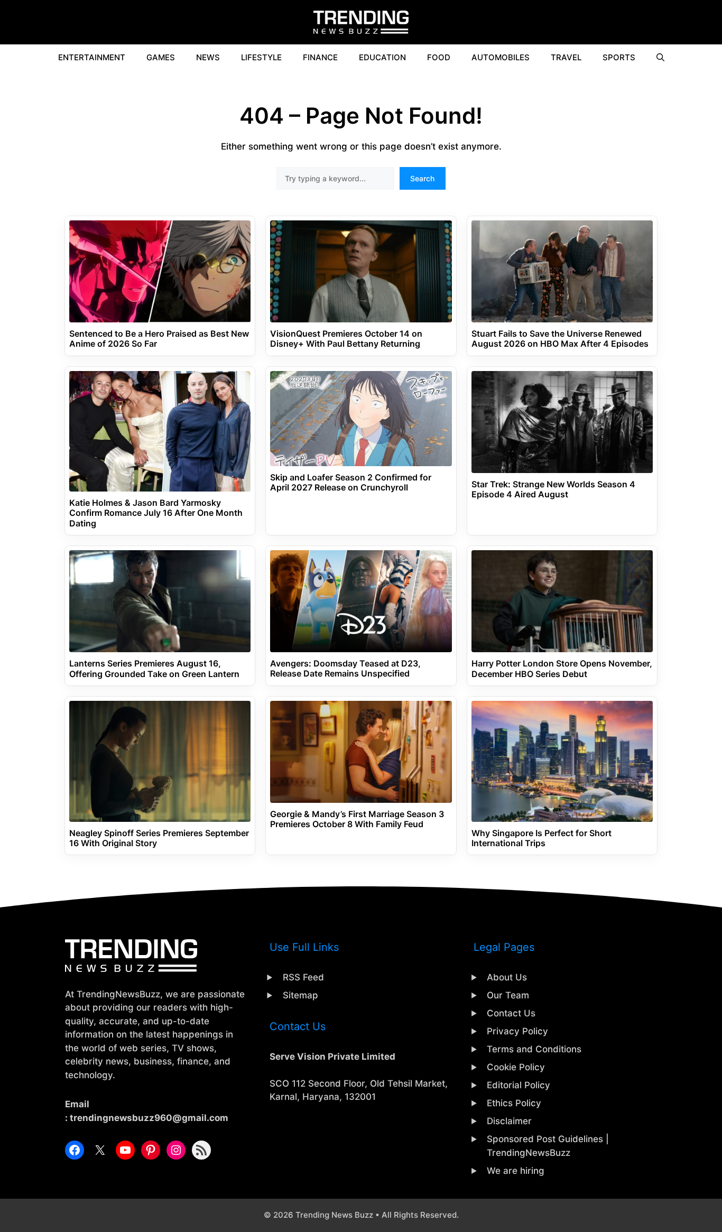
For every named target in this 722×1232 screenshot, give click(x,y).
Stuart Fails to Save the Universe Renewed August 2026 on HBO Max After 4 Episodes (560, 339)
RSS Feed (303, 977)
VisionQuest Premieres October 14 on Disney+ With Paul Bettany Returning (346, 339)
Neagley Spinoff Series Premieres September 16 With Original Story (159, 838)
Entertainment (91, 57)
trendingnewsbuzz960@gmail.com (149, 1118)
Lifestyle (261, 57)
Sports (619, 57)
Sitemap (300, 995)
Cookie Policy (516, 1067)
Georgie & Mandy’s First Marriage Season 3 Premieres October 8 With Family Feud (357, 819)
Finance (320, 57)
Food (438, 57)
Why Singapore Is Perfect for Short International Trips (541, 838)
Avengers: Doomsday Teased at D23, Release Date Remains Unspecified (345, 669)
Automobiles (500, 57)
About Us (507, 977)
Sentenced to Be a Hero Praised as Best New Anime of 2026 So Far (159, 339)
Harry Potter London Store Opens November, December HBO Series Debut (561, 669)
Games (160, 57)
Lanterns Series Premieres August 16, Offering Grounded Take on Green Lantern (154, 669)
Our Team (508, 995)
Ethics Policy (514, 1103)
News (208, 57)
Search (422, 178)
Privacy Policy (517, 1031)
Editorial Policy (518, 1085)
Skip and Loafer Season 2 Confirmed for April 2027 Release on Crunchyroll (350, 483)
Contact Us (511, 1013)
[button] (660, 57)
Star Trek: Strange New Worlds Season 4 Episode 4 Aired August (553, 489)
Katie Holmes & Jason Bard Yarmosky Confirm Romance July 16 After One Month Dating (156, 513)
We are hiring (515, 1170)
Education (382, 57)
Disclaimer (509, 1121)
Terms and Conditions (534, 1049)
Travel (566, 57)
